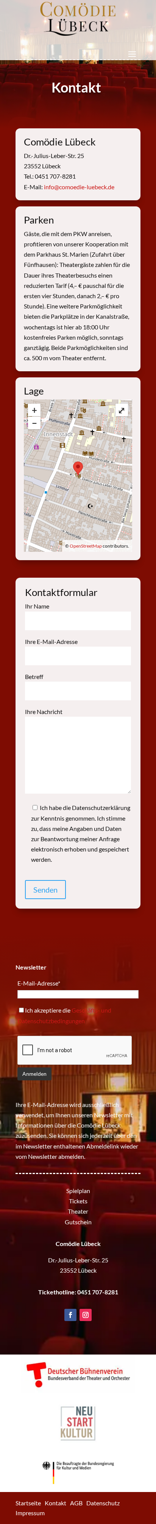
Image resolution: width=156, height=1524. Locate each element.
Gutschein (78, 1221)
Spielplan (78, 1190)
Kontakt (55, 1502)
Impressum (30, 1512)
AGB (76, 1502)
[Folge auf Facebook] (70, 1315)
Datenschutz (103, 1502)
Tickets (78, 1201)
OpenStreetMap (86, 546)
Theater (78, 1211)
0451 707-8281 (97, 1292)
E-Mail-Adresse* (38, 983)
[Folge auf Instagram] (86, 1315)
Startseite (28, 1502)
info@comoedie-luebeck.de (79, 186)
